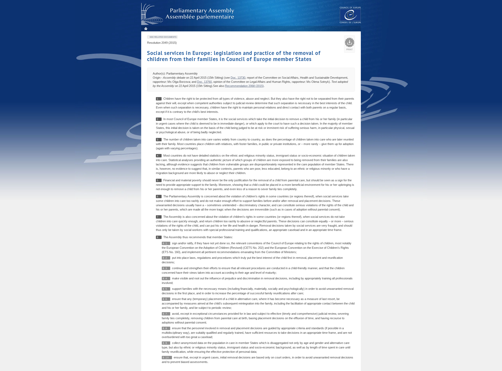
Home (145, 28)
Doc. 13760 (204, 81)
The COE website (350, 15)
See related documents (163, 37)
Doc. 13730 (238, 77)
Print (349, 49)
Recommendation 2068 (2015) (244, 86)
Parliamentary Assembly (188, 14)
